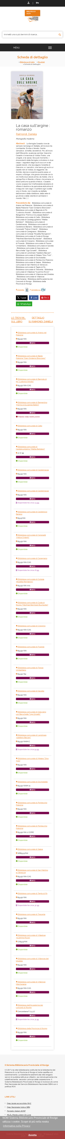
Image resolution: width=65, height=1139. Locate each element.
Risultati (41, 62)
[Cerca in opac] (60, 35)
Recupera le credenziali (37, 3)
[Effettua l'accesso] (28, 3)
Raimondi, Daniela (26, 134)
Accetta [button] (32, 1135)
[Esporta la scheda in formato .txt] (27, 290)
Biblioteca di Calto (27, 62)
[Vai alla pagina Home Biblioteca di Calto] (32, 15)
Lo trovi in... (18, 318)
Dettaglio (38, 318)
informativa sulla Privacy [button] (16, 1126)
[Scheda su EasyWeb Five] (43, 290)
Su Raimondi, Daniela (41, 321)
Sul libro (16, 321)
